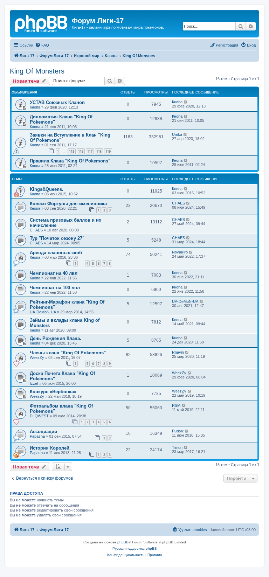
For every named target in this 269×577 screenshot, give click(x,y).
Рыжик (178, 431)
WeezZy (37, 357)
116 (80, 151)
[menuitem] (42, 45)
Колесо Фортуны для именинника (68, 203)
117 (89, 151)
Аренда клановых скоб (56, 252)
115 (71, 151)
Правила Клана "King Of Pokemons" (70, 161)
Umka (177, 134)
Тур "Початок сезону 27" (57, 238)
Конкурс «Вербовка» (53, 391)
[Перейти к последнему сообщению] (186, 102)
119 (108, 151)
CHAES (178, 203)
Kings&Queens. (46, 189)
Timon (177, 447)
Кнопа (35, 107)
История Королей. (50, 448)
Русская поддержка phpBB (134, 548)
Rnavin (178, 352)
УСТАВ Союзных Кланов (57, 102)
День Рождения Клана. (55, 338)
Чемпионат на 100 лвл (55, 287)
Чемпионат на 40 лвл (53, 273)
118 (99, 151)
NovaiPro (180, 252)
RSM (176, 405)
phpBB (123, 542)
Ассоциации (43, 431)
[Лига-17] (42, 23)
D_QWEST (39, 416)
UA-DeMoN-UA (43, 312)
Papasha (37, 436)
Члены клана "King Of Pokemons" (68, 352)
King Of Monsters (37, 71)
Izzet (34, 383)
